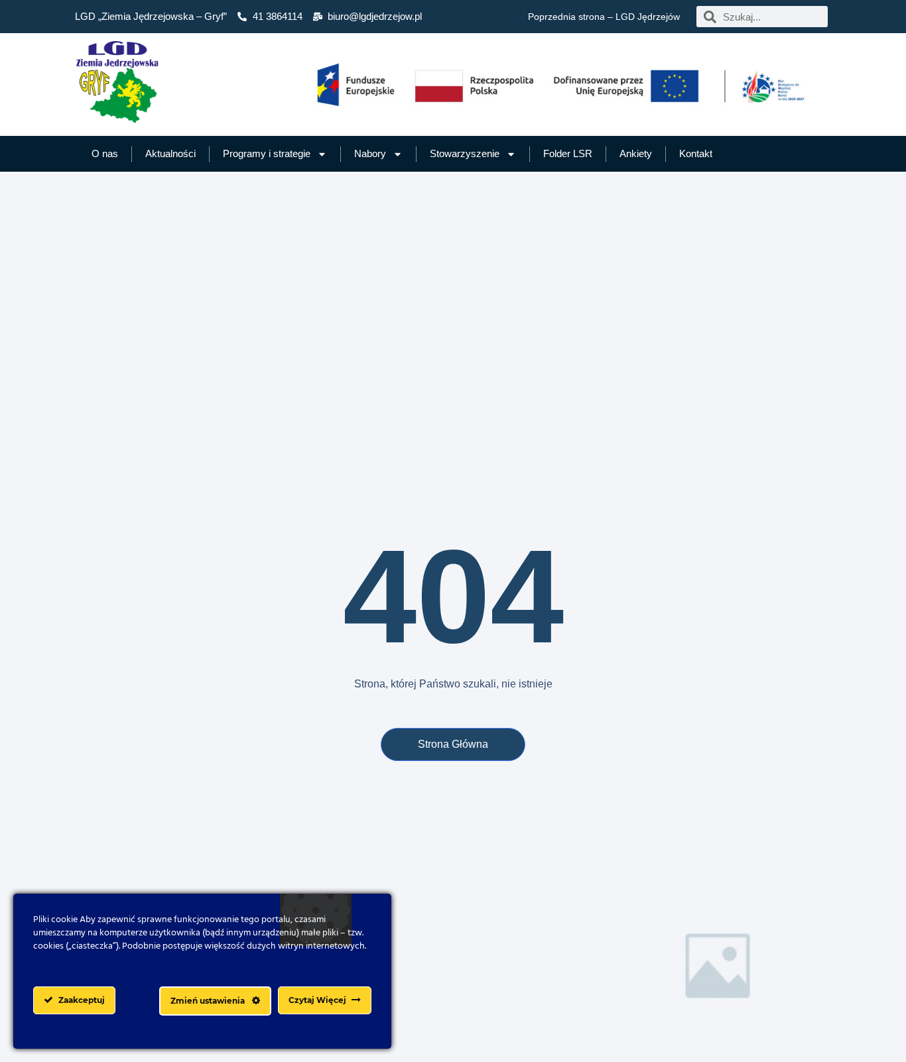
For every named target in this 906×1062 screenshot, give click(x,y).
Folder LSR (567, 153)
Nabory (370, 153)
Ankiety (635, 153)
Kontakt (695, 153)
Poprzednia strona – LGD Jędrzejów (604, 16)
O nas (105, 153)
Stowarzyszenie (464, 153)
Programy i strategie (266, 153)
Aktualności (170, 153)
